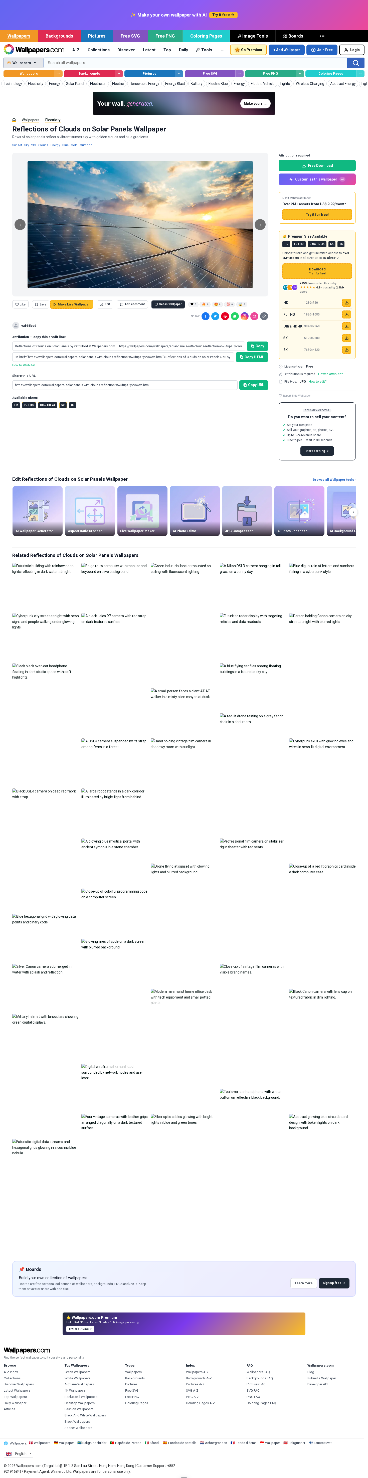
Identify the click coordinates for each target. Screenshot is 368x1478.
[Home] (14, 120)
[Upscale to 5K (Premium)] (346, 338)
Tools (206, 49)
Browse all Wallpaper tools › (334, 479)
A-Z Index (11, 1372)
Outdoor (86, 145)
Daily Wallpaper (15, 1403)
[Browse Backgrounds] (119, 73)
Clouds (43, 145)
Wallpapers (19, 36)
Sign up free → (334, 1283)
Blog (310, 1372)
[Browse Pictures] (179, 73)
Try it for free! (317, 215)
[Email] (254, 316)
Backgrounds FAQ (260, 1378)
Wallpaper (66, 1443)
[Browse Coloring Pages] (360, 73)
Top (167, 49)
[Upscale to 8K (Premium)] (346, 350)
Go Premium (251, 50)
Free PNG (165, 36)
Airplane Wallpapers (79, 1384)
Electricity (53, 120)
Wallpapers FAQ (258, 1372)
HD (16, 405)
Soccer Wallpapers (78, 1428)
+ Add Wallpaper (286, 50)
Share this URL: (24, 376)
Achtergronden (216, 1443)
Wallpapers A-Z (197, 1372)
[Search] (355, 63)
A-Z (76, 49)
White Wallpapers (77, 1378)
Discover (126, 49)
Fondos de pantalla (182, 1443)
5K (63, 405)
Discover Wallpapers (19, 1384)
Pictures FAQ (256, 1384)
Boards (295, 36)
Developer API (317, 1384)
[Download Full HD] (346, 314)
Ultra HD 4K (47, 405)
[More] (323, 36)
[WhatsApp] (235, 316)
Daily (183, 49)
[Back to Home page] (34, 50)
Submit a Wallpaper (321, 1378)
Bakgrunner (297, 1443)
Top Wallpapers (15, 1397)
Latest (149, 49)
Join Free (325, 50)
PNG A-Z (192, 1397)
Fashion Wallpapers (79, 1409)
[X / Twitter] (215, 316)
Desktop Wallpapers (80, 1403)
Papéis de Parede (128, 1443)
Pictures (96, 36)
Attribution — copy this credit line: (39, 337)
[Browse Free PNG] (300, 73)
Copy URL (256, 385)
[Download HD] (346, 303)
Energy (55, 145)
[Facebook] (206, 316)
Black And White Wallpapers (85, 1415)
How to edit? (317, 381)
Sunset (17, 145)
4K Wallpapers (75, 1390)
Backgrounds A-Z (199, 1378)
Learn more (304, 1283)
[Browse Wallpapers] (58, 73)
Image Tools (255, 36)
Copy (260, 346)
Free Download (320, 165)
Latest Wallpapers (17, 1390)
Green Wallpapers (77, 1372)
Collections (99, 49)
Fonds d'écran (246, 1443)
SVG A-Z (192, 1390)
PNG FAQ (253, 1397)
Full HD (29, 405)
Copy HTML (254, 357)
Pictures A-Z (195, 1384)
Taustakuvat (323, 1443)
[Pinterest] (225, 316)
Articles (9, 1409)
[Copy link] (264, 316)
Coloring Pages (206, 36)
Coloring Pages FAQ (261, 1403)
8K (72, 405)
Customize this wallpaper (319, 179)
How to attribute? (23, 365)
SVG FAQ (253, 1390)
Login (355, 50)
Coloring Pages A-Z (200, 1403)
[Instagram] (245, 316)
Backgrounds (59, 36)
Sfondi (154, 1443)
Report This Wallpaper (297, 395)
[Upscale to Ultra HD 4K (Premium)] (346, 326)
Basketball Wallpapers (81, 1397)
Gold (74, 145)
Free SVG (130, 36)
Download (317, 271)
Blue (65, 145)
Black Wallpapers (77, 1421)
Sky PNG (30, 145)
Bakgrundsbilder (94, 1443)
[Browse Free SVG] (239, 73)
